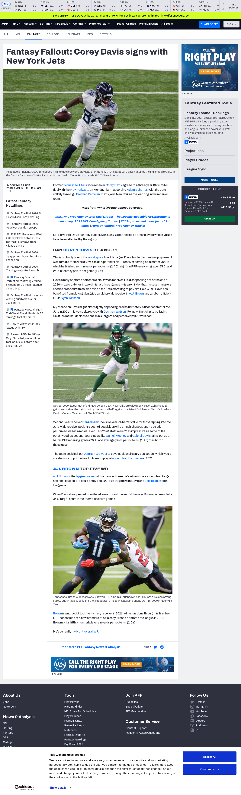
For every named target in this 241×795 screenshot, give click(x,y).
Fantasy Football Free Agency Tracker (118, 225)
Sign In (231, 24)
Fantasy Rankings (75, 739)
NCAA (6, 8)
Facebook (202, 716)
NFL (6, 4)
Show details (57, 787)
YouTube (201, 711)
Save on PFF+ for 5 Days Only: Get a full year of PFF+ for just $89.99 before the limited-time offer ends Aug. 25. (121, 15)
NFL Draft (73, 34)
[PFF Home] (5, 24)
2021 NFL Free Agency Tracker (97, 221)
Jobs (6, 702)
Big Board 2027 (73, 744)
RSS (198, 730)
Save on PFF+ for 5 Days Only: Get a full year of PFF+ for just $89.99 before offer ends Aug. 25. (23, 340)
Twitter (200, 702)
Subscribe (132, 702)
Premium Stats (73, 720)
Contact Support (136, 728)
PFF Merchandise (136, 711)
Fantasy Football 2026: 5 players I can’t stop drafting (23, 215)
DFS (90, 34)
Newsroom (9, 706)
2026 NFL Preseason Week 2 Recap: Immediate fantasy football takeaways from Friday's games (24, 240)
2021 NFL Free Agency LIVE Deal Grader (84, 216)
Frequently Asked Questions (143, 732)
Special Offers (134, 706)
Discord (200, 720)
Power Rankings (74, 725)
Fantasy (34, 34)
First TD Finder (73, 706)
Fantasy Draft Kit (74, 734)
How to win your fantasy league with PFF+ (23, 326)
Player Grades (72, 716)
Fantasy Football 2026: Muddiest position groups (22, 225)
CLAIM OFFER (210, 24)
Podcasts (202, 725)
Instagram (202, 706)
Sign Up (209, 218)
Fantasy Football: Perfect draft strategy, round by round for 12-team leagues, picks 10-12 (24, 283)
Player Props (71, 702)
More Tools (210, 180)
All (6, 34)
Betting (106, 34)
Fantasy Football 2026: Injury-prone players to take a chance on (23, 256)
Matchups (70, 730)
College (53, 34)
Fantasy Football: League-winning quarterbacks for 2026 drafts (24, 299)
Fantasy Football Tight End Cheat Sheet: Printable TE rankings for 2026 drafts (24, 313)
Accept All (209, 756)
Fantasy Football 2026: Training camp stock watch (22, 268)
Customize (207, 769)
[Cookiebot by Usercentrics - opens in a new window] (24, 787)
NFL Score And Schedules (80, 711)
